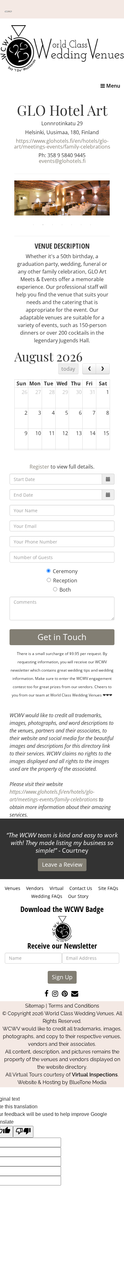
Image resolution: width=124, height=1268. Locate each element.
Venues (12, 888)
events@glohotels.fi (62, 160)
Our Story (78, 896)
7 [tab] (90, 225)
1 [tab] (33, 225)
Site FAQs (108, 888)
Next (114, 200)
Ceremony (65, 571)
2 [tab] (43, 225)
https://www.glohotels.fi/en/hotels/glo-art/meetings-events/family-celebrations (62, 143)
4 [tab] (62, 225)
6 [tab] (81, 225)
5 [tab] (71, 225)
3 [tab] (52, 225)
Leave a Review (62, 864)
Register (39, 466)
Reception (65, 580)
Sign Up (62, 977)
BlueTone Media (88, 1082)
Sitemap (35, 1006)
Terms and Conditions (73, 1006)
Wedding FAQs (46, 896)
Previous (9, 200)
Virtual (57, 888)
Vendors (35, 888)
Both (65, 589)
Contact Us (80, 888)
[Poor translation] (23, 1132)
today (68, 368)
